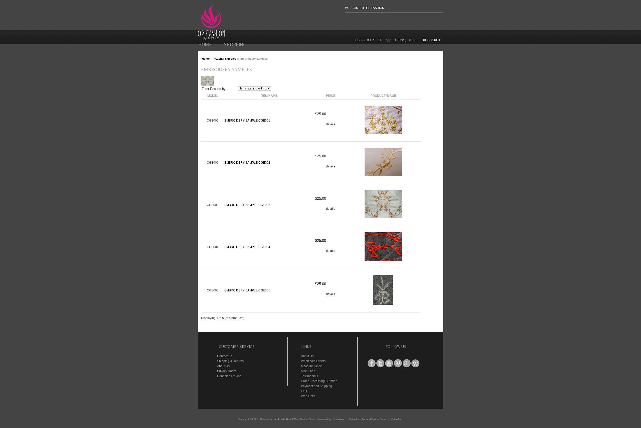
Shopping (235, 44)
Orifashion (339, 419)
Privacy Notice (227, 371)
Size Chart (308, 371)
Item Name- (269, 95)
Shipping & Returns (230, 361)
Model (212, 95)
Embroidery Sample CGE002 (247, 162)
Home (205, 44)
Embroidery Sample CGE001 (247, 120)
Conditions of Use (229, 376)
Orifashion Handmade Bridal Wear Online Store (287, 419)
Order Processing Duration (319, 381)
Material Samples (225, 58)
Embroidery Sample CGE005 (247, 290)
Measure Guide (311, 366)
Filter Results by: (214, 89)
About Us (223, 366)
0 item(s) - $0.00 (404, 40)
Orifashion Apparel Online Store (367, 419)
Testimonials (309, 376)
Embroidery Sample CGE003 (247, 204)
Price (330, 95)
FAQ (304, 391)
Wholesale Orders (313, 361)
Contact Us (224, 356)
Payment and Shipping (316, 386)
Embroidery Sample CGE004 (247, 247)
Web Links (308, 396)
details (330, 124)
